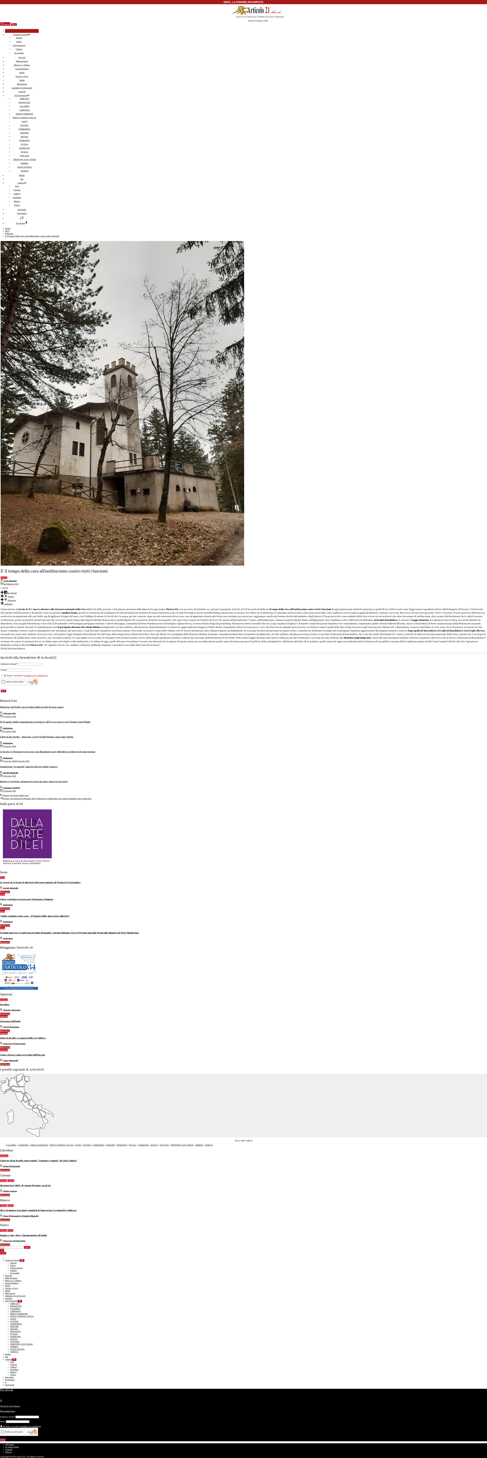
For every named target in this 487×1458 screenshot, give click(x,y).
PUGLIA (24, 144)
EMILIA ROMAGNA (24, 114)
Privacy (8, 1452)
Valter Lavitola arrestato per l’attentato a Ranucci (26, 899)
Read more (5, 892)
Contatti (8, 1449)
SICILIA (24, 152)
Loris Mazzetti (10, 581)
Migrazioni (22, 84)
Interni (19, 38)
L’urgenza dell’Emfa (10, 1021)
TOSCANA (24, 156)
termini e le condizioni (35, 675)
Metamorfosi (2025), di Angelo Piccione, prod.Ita (25, 1185)
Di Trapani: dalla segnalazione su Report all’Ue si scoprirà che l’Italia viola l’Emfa (45, 722)
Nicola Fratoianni (11, 1027)
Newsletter (22, 213)
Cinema (16, 190)
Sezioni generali (20, 34)
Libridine (17, 197)
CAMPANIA (24, 110)
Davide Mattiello (10, 773)
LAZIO (24, 121)
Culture (19, 49)
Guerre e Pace (21, 76)
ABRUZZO (24, 99)
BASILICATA (24, 102)
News (2, 877)
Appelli (22, 92)
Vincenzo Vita (9, 713)
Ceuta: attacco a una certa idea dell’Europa (22, 1055)
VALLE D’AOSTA (24, 167)
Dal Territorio (20, 95)
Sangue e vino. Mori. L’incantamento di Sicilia (23, 1235)
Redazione (8, 728)
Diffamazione (22, 61)
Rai (21, 179)
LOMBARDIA (24, 129)
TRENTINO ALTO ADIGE (24, 159)
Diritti (21, 80)
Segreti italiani (22, 69)
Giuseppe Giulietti (11, 788)
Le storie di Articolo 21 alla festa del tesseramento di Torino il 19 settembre (40, 882)
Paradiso (4, 1004)
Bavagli (22, 57)
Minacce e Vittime (22, 65)
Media (22, 175)
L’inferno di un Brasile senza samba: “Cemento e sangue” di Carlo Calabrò (38, 1161)
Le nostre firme (12, 1447)
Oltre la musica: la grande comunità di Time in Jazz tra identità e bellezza (38, 1210)
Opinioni (4, 999)
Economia (19, 53)
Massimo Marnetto (11, 1010)
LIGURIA (24, 125)
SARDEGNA (24, 148)
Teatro (17, 205)
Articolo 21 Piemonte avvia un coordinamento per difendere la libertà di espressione (47, 751)
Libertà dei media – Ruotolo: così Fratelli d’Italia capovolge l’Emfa (36, 737)
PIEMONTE (24, 140)
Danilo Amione (10, 1191)
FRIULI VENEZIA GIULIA (24, 118)
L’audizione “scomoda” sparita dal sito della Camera (29, 766)
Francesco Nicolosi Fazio (14, 1043)
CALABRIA (24, 106)
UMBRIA (24, 163)
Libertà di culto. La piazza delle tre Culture (23, 1038)
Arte (17, 186)
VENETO (24, 171)
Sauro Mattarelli (10, 1060)
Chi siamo (9, 1444)
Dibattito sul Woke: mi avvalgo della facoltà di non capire (32, 707)
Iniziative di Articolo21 (22, 88)
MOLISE (24, 137)
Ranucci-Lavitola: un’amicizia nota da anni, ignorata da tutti (34, 781)
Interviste (22, 209)
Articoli (4, 578)
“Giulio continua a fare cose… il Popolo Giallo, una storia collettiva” (35, 916)
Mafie (21, 73)
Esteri (19, 41)
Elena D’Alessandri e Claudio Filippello (20, 1216)
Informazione (19, 45)
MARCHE (24, 133)
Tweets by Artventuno (10, 1406)
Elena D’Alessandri (11, 1166)
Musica (17, 201)
